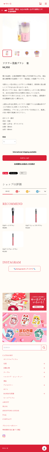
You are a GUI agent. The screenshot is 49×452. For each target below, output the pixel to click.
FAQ (4, 415)
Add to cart (24, 158)
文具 (5, 363)
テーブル (6, 372)
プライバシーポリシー (10, 426)
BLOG (5, 406)
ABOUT (6, 402)
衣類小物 (6, 368)
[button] (44, 32)
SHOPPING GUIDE (11, 410)
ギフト (5, 389)
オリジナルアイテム (10, 359)
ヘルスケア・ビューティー (13, 376)
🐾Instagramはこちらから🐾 (24, 269)
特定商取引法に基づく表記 (11, 430)
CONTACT (7, 419)
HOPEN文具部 (8, 393)
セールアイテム (9, 398)
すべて (7, 191)
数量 (4, 137)
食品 (5, 381)
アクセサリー (8, 385)
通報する (23, 173)
